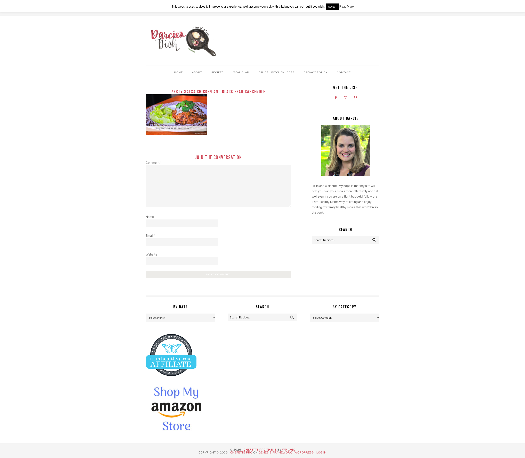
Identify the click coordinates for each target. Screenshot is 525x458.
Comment (154, 162)
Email (150, 235)
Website (151, 254)
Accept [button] (332, 6)
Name (151, 217)
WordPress (304, 452)
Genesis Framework (275, 452)
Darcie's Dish (181, 40)
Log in (321, 452)
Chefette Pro (241, 452)
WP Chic (288, 449)
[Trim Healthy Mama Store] (171, 379)
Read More (346, 6)
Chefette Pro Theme (260, 449)
